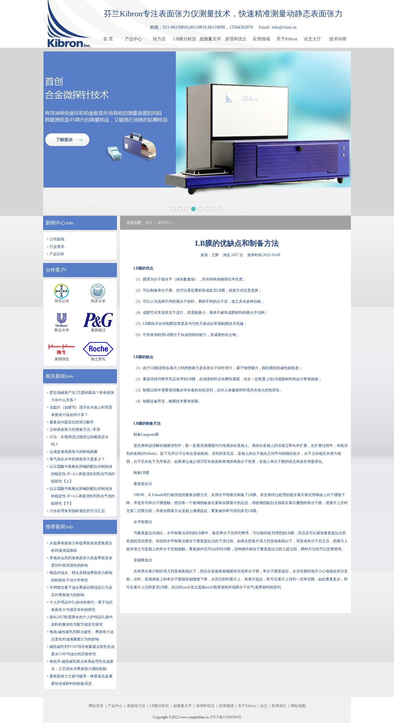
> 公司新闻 (55, 239)
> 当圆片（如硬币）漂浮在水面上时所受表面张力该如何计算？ (79, 411)
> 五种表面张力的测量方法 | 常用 (73, 429)
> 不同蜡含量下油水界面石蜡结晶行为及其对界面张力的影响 (79, 591)
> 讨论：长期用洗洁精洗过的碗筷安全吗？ (77, 440)
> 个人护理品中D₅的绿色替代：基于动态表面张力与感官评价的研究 (79, 606)
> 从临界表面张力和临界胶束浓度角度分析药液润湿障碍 (79, 547)
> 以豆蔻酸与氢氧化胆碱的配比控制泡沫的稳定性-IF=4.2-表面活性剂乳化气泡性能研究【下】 (80, 496)
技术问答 (338, 39)
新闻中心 (55, 222)
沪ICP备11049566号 (225, 717)
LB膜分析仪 (184, 39)
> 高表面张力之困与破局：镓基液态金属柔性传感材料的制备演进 (79, 680)
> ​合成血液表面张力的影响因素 (72, 452)
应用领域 (261, 39)
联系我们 (279, 706)
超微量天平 (210, 39)
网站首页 (96, 706)
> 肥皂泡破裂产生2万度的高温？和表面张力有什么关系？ (80, 396)
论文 (263, 706)
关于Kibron (286, 39)
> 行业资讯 (55, 246)
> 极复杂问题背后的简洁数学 (70, 422)
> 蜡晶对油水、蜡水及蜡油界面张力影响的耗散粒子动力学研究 (79, 576)
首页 (149, 222)
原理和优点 (236, 39)
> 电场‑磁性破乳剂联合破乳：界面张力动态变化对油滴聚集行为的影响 (80, 635)
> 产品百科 (55, 254)
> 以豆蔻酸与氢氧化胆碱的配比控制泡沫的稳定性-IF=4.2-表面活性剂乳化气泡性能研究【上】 (80, 473)
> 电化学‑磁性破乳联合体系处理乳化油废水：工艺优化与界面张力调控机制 (80, 665)
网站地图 (298, 706)
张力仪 (159, 39)
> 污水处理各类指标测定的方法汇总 (75, 511)
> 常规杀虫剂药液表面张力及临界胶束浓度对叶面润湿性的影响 (79, 561)
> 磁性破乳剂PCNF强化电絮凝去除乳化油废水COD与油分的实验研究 (80, 650)
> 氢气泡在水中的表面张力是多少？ (75, 459)
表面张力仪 (136, 706)
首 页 (108, 39)
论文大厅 (312, 39)
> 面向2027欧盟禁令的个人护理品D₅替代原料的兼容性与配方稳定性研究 (79, 621)
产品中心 (133, 39)
